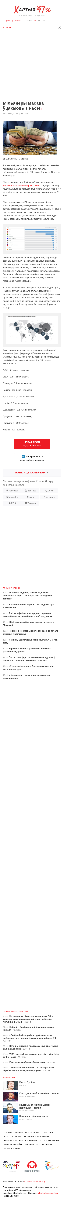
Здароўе (33, 1140)
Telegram (32, 503)
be (35, 21)
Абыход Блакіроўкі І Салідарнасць (20, 1144)
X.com (50, 490)
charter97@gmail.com (48, 1193)
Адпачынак (53, 1140)
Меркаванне (9, 1077)
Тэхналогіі (20, 1140)
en (44, 21)
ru (39, 21)
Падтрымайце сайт (32, 444)
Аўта (42, 1140)
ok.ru (31, 497)
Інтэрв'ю (7, 1140)
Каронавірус (47, 1144)
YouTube (32, 490)
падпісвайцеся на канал (32, 458)
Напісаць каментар (32, 472)
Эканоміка (35, 1133)
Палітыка (7, 1133)
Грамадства (21, 1133)
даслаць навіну (13, 21)
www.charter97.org (36, 1181)
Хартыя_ (32, 10)
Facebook (13, 490)
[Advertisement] (32, 66)
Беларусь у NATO (11, 1148)
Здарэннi (48, 1133)
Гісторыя (29, 1136)
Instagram (50, 497)
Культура (16, 1136)
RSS (13, 503)
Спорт (6, 1136)
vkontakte (13, 497)
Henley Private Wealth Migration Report (22, 185)
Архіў (29, 21)
